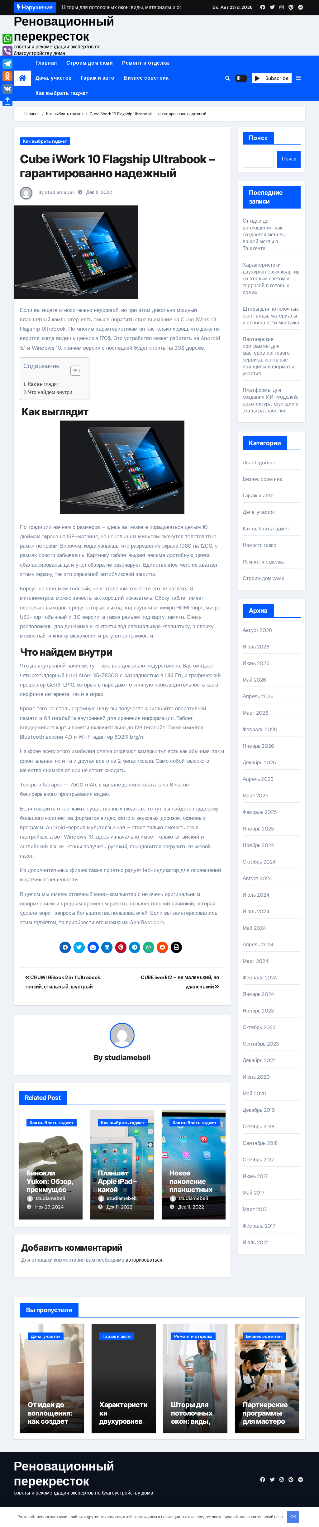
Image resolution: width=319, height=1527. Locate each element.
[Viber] (7, 51)
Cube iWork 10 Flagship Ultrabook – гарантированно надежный (117, 166)
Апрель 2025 (258, 779)
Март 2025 (256, 795)
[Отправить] (7, 101)
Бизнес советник (146, 78)
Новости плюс (259, 545)
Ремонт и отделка (145, 63)
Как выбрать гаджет (62, 93)
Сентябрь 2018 (260, 1143)
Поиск (258, 137)
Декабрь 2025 (259, 762)
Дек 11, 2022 (119, 1207)
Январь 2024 (258, 994)
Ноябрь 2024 (258, 845)
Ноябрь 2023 (258, 1010)
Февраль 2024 (260, 977)
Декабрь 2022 (259, 1060)
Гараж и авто (98, 78)
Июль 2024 (256, 895)
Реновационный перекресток (64, 28)
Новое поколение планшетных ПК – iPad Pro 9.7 (190, 1189)
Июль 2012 (255, 1242)
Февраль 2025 (260, 812)
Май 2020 (255, 1093)
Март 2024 (256, 961)
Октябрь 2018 (258, 1126)
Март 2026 (256, 713)
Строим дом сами (89, 63)
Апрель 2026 (258, 696)
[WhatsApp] (7, 38)
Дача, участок (53, 78)
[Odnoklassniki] (7, 76)
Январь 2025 (258, 828)
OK (293, 1517)
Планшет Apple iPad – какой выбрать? (117, 1185)
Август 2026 (257, 630)
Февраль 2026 (260, 729)
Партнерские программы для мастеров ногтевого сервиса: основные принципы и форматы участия (268, 356)
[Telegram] (7, 63)
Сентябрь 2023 (261, 1044)
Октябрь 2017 (258, 1159)
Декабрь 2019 (259, 1110)
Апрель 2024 (258, 944)
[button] (298, 78)
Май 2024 (254, 928)
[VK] (7, 88)
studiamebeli (127, 1057)
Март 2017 (255, 1209)
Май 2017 (254, 1193)
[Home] (22, 78)
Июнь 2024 (256, 911)
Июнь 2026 (256, 663)
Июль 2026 (256, 646)
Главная (46, 63)
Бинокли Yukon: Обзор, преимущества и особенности (50, 1189)
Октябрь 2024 (259, 862)
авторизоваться (144, 1260)
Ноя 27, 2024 (49, 1207)
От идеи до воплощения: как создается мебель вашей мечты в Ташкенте (264, 235)
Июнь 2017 (255, 1176)
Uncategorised (260, 462)
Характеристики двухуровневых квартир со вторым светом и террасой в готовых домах (271, 279)
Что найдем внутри (50, 392)
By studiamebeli (56, 192)
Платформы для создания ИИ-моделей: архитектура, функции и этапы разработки (270, 400)
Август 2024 (257, 878)
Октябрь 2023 (259, 1027)
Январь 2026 (258, 746)
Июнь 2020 (256, 1077)
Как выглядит (43, 384)
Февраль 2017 (259, 1226)
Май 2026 (254, 680)
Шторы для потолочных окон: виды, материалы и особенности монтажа (271, 316)
